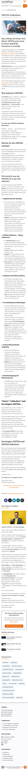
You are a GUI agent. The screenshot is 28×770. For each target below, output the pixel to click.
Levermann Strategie (7, 694)
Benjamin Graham (6, 673)
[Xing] (18, 500)
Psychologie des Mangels (14, 649)
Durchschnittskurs (14, 487)
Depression (21, 683)
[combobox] (12, 6)
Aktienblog (5, 662)
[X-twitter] (10, 500)
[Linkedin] (14, 500)
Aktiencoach (13, 662)
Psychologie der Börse (8, 697)
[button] (2, 767)
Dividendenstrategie (7, 687)
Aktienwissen (5, 83)
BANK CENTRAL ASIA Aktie (14, 644)
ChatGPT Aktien (13, 683)
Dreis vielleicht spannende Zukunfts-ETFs (14, 637)
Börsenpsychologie (17, 680)
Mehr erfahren (14, 622)
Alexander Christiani (7, 669)
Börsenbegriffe (18, 673)
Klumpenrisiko (8, 485)
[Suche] (25, 6)
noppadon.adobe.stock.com (15, 493)
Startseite (3, 10)
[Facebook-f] (6, 500)
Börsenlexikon (15, 676)
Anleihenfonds (19, 669)
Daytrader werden (18, 485)
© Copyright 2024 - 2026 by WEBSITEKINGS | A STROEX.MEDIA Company (14, 767)
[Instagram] (22, 500)
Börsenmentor (6, 680)
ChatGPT (4, 683)
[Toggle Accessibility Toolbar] (25, 767)
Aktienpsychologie (17, 666)
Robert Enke (19, 697)
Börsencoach (5, 676)
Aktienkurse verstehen (7, 53)
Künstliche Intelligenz (8, 690)
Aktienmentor (6, 666)
